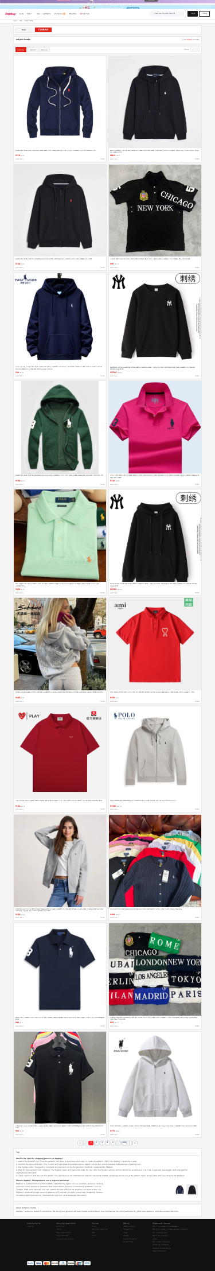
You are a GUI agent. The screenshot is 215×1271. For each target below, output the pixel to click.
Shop (20, 21)
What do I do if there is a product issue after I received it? (170, 1229)
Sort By (21, 50)
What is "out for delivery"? (161, 1236)
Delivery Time (127, 1229)
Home (15, 21)
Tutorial (58, 1229)
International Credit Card (99, 1229)
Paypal (93, 1233)
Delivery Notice (128, 1242)
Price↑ (33, 50)
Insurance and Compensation (161, 1245)
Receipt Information (129, 1226)
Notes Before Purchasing (63, 1233)
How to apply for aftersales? (161, 1242)
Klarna (94, 1236)
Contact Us (30, 1226)
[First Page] (80, 1143)
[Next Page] (129, 1143)
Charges (125, 1233)
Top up (94, 1226)
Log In (193, 13)
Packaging (125, 1236)
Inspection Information (159, 1251)
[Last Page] (135, 1143)
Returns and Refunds (62, 1236)
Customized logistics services (65, 1239)
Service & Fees (60, 1226)
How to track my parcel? (160, 1233)
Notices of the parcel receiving (162, 1248)
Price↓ (44, 50)
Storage (155, 1239)
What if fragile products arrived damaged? (165, 1226)
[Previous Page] (85, 1143)
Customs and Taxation (129, 1239)
